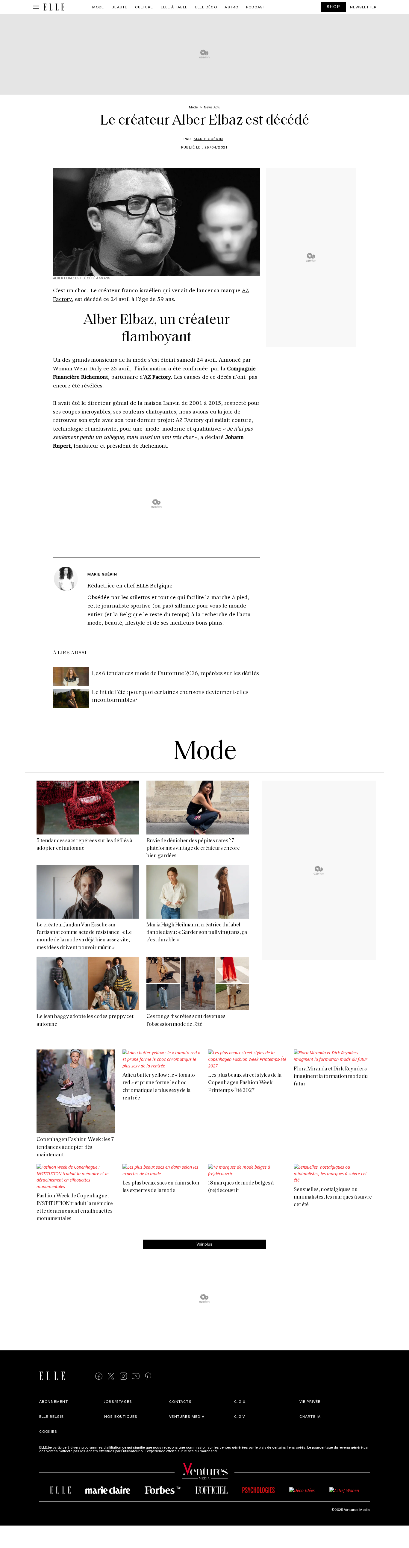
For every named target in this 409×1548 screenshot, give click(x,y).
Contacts (180, 1401)
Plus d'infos (228, 1450)
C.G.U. (240, 1401)
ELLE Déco (206, 7)
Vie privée (310, 1401)
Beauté (119, 7)
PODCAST (255, 7)
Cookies (48, 1431)
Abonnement (53, 1401)
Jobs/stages (118, 1401)
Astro (231, 7)
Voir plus (204, 1244)
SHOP (333, 6)
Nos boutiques (121, 1416)
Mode (98, 7)
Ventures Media (187, 1416)
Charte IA (310, 1416)
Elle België (51, 1416)
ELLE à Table (174, 7)
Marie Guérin (208, 138)
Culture (144, 7)
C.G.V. (240, 1416)
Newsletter (363, 7)
